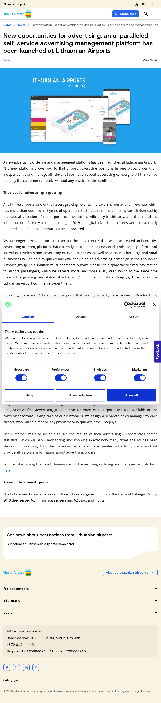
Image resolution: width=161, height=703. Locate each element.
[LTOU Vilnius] (17, 572)
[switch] (61, 377)
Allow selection (80, 395)
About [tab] (133, 316)
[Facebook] (6, 667)
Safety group (12, 680)
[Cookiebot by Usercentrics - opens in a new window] (127, 304)
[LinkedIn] (26, 667)
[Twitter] (35, 667)
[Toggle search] (145, 13)
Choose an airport (14, 4)
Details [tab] (80, 316)
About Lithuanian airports (127, 572)
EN (151, 4)
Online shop (128, 14)
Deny (29, 395)
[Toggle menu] (155, 13)
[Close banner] (154, 304)
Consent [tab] (28, 316)
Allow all (131, 395)
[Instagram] (16, 667)
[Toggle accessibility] (144, 4)
